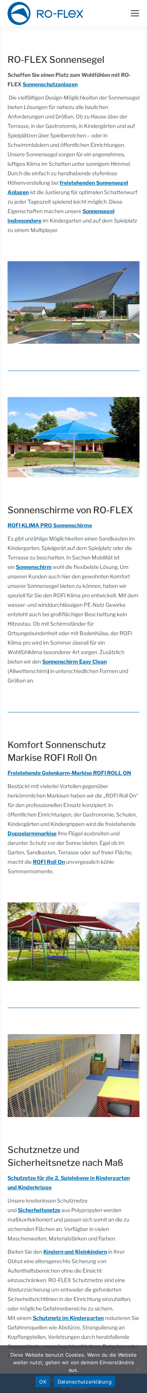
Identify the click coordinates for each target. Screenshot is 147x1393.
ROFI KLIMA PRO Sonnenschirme (50, 525)
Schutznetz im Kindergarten (68, 1318)
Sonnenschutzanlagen (50, 84)
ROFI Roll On (49, 862)
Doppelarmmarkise (32, 833)
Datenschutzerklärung (85, 1382)
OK (42, 1382)
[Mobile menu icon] (134, 13)
